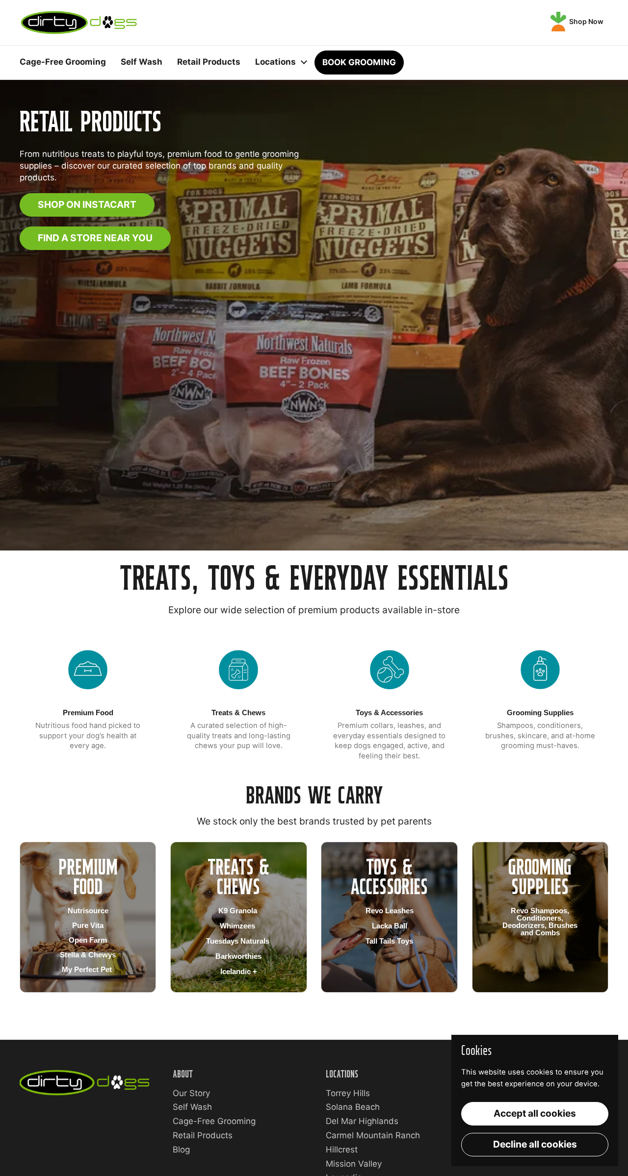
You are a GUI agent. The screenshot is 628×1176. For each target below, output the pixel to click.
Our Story (191, 1093)
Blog (181, 1149)
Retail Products (203, 1135)
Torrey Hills (348, 1093)
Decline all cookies (535, 1144)
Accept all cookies (535, 1113)
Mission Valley (354, 1164)
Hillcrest (342, 1149)
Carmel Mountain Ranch (373, 1135)
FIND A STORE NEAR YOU (95, 238)
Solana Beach (353, 1107)
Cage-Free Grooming (214, 1121)
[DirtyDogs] (79, 22)
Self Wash (192, 1107)
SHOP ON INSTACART (87, 204)
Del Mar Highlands (362, 1121)
